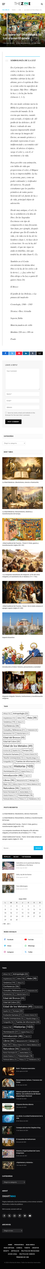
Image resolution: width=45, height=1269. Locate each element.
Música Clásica (19, 784)
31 (17, 920)
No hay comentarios (24, 43)
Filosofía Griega (32, 758)
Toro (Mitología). (22, 886)
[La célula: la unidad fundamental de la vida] (8, 1119)
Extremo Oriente (31, 754)
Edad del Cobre (11, 741)
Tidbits (27, 1248)
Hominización (11, 771)
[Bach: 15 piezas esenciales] (8, 1071)
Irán (28, 776)
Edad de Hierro (23, 733)
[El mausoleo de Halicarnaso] (8, 1142)
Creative (35, 1248)
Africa (6, 713)
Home (10, 1244)
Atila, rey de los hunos (23, 874)
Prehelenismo (34, 799)
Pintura (22, 799)
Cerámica (9, 722)
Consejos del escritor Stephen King (28, 1127)
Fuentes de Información (28, 761)
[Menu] (3, 4)
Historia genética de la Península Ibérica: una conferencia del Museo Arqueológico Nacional (28, 1094)
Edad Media (30, 1244)
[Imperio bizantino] (22, 623)
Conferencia (11, 726)
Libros (8, 780)
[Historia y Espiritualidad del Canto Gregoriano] (8, 1154)
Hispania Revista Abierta (24, 1104)
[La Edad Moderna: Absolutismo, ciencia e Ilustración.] (22, 468)
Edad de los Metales (17, 745)
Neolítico (25, 788)
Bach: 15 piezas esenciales (25, 1068)
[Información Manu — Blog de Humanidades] (22, 4)
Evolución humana (12, 754)
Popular (7, 857)
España (16, 750)
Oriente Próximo (9, 795)
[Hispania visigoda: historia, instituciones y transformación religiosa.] (22, 682)
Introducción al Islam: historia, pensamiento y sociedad (21, 667)
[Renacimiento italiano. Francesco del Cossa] (8, 1083)
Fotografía (8, 761)
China (21, 722)
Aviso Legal (12, 1254)
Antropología (20, 713)
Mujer (7, 784)
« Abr (4, 924)
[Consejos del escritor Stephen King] (8, 1130)
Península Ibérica (10, 799)
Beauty (6, 1251)
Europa (27, 750)
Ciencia (19, 1248)
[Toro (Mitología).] (8, 889)
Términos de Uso (22, 1257)
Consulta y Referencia (14, 730)
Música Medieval (33, 784)
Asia (32, 717)
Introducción (13, 775)
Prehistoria (19, 1244)
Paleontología (25, 795)
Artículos (15, 1251)
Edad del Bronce (14, 737)
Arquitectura (9, 718)
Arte (21, 718)
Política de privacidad (30, 1251)
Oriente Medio (25, 792)
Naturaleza (11, 788)
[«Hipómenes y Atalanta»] (8, 1165)
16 (11, 913)
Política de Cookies (27, 1254)
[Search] (42, 4)
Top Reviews (26, 857)
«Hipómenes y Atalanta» (24, 1162)
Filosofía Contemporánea (13, 758)
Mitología (33, 780)
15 (5, 913)
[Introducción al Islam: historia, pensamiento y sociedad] (22, 653)
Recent (16, 857)
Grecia (7, 767)
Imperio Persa (26, 771)
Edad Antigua (9, 1248)
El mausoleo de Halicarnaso (25, 1139)
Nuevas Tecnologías (10, 792)
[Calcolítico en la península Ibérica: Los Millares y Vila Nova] (8, 866)
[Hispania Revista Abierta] (8, 1107)
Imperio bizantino (8, 637)
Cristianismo (32, 730)
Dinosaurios (9, 733)
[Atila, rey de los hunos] (8, 877)
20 (34, 913)
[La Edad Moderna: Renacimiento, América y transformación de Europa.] (22, 498)
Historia (23, 766)
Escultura (6, 750)
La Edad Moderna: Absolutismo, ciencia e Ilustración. (20, 482)
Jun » (8, 924)
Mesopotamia (22, 780)
